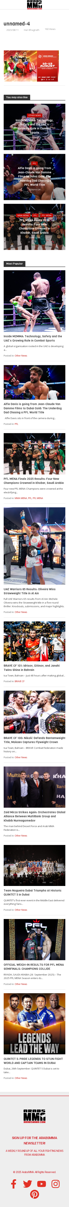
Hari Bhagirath (31, 30)
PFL (34, 163)
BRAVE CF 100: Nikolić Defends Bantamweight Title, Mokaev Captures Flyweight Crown (34, 740)
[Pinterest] (34, 1194)
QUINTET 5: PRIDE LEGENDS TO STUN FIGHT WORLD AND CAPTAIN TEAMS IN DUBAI (33, 1061)
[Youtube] (41, 1184)
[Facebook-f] (13, 1184)
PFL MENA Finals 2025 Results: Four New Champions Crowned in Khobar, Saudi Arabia (34, 226)
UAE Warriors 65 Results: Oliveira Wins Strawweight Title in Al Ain (30, 591)
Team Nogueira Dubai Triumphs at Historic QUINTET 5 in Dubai (32, 892)
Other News (34, 115)
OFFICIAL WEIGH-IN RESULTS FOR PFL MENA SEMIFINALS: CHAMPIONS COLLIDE (34, 967)
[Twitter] (27, 1184)
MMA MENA (23, 215)
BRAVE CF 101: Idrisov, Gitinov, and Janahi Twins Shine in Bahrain (32, 668)
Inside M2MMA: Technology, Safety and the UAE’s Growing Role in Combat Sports (34, 126)
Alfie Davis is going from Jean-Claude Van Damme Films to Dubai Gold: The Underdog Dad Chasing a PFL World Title (34, 176)
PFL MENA (47, 215)
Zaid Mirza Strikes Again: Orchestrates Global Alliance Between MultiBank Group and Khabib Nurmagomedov (34, 816)
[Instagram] (55, 1184)
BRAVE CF (19, 681)
